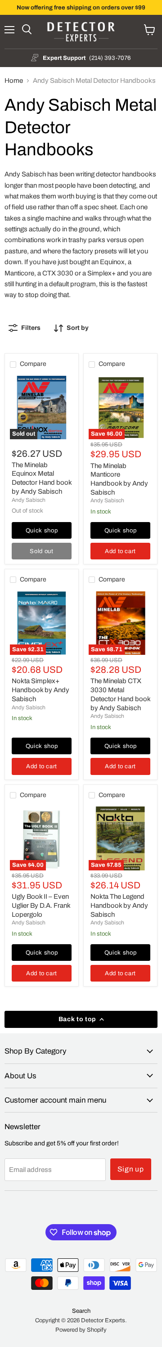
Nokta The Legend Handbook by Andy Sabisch (119, 905)
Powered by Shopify (81, 1330)
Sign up (130, 1169)
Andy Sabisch (28, 500)
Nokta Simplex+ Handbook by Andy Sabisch (40, 689)
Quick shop (42, 530)
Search (81, 1311)
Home (13, 80)
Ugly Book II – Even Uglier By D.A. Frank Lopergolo (41, 905)
